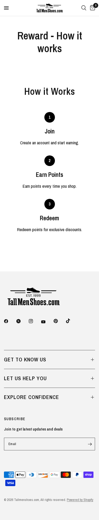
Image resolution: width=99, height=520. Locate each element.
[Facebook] (10, 321)
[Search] (83, 8)
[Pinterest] (59, 321)
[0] (91, 8)
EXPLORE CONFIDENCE (31, 397)
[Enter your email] (89, 444)
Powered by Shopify (80, 499)
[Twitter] (22, 321)
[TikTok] (72, 321)
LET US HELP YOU (25, 378)
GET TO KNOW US (25, 359)
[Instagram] (34, 321)
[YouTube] (47, 322)
